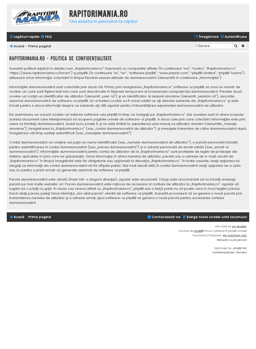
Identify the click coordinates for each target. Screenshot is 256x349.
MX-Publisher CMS (235, 235)
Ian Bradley (239, 226)
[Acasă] (37, 18)
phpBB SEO (240, 248)
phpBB (198, 231)
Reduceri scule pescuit (232, 240)
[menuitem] (46, 37)
